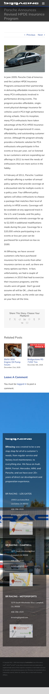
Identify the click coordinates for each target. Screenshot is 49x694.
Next (40, 34)
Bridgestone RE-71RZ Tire (35, 360)
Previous (31, 34)
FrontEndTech (28, 662)
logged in (21, 384)
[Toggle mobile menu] (43, 3)
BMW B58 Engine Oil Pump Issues (12, 362)
